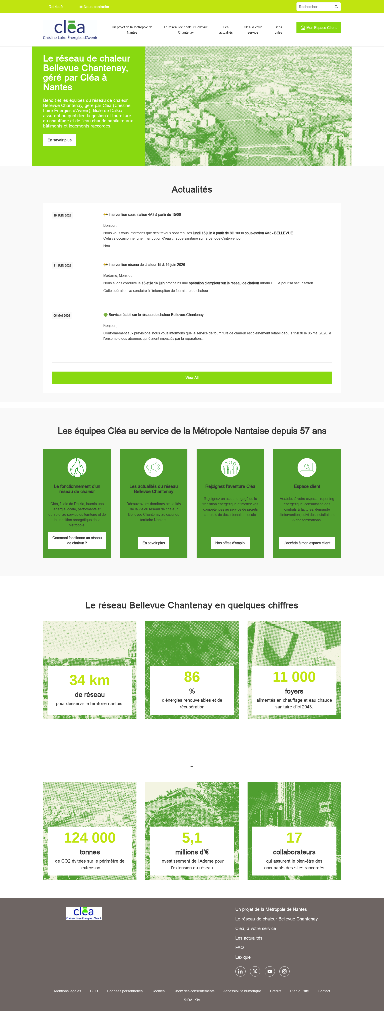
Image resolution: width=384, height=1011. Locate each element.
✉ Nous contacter (94, 7)
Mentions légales (67, 991)
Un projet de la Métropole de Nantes (271, 909)
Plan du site (299, 991)
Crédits (275, 991)
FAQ (239, 947)
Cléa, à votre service (255, 928)
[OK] (336, 6)
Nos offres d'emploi (230, 543)
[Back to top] (365, 995)
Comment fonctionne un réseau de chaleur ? (77, 540)
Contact (324, 991)
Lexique (243, 957)
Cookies (158, 991)
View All (192, 378)
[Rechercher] (318, 6)
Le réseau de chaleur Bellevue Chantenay (276, 918)
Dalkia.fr (56, 7)
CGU (94, 991)
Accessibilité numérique (242, 991)
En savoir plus (60, 140)
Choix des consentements (194, 991)
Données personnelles (125, 991)
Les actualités (248, 937)
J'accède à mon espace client (307, 543)
